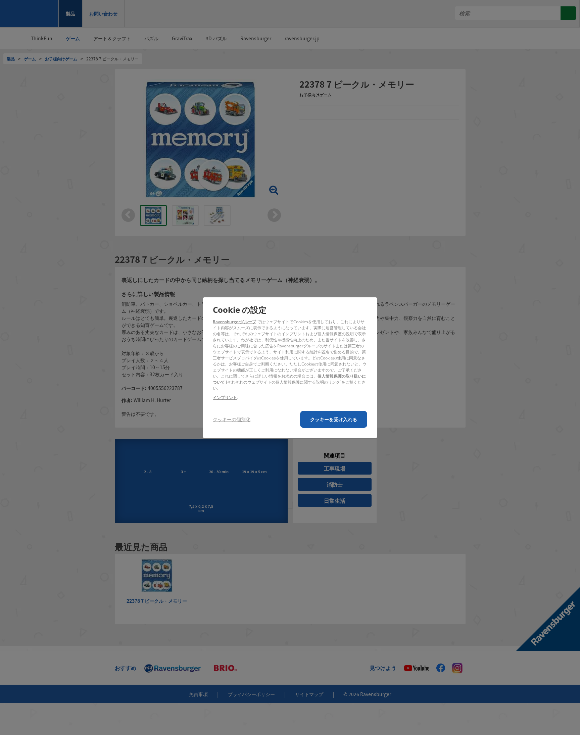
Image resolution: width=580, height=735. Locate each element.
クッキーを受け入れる (333, 419)
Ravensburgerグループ (234, 322)
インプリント (225, 397)
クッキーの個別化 (231, 419)
